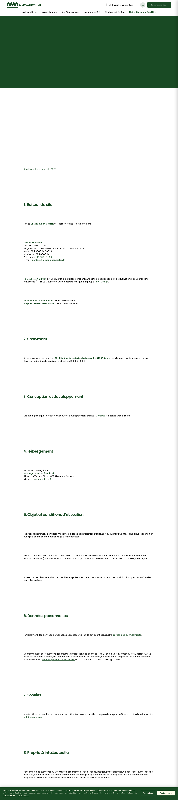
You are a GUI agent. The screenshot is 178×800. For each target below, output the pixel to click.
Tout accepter (166, 793)
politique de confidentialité (127, 634)
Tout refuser (148, 793)
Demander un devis (159, 5)
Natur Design (101, 281)
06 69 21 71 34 (44, 257)
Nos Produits (27, 12)
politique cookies (32, 717)
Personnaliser (23, 795)
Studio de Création (115, 12)
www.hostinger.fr (43, 479)
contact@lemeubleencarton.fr (48, 260)
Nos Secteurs (48, 12)
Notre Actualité (92, 12)
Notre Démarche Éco (140, 12)
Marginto (100, 415)
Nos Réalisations (70, 12)
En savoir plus (119, 793)
